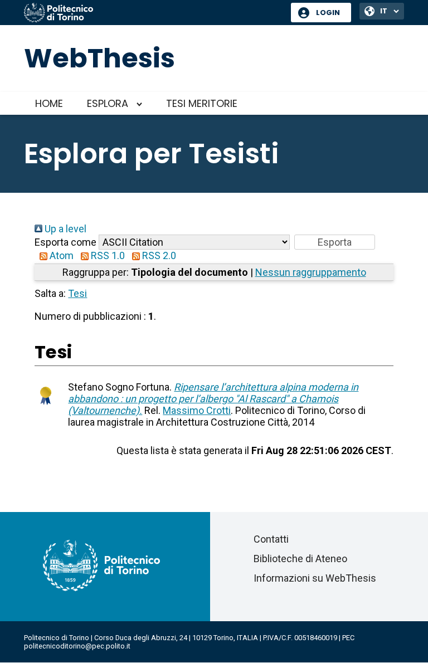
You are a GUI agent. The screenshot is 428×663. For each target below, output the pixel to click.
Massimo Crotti (197, 410)
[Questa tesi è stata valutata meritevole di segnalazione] (46, 407)
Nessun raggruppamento (310, 272)
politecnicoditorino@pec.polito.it (77, 646)
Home (49, 103)
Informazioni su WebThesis (315, 578)
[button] (334, 242)
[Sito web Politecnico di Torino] (153, 13)
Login (328, 12)
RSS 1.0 (107, 255)
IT (383, 11)
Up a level (64, 229)
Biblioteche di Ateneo (300, 558)
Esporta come (65, 242)
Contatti (271, 539)
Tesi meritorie (201, 103)
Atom (60, 255)
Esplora (107, 103)
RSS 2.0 (158, 255)
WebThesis (99, 58)
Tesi (77, 293)
